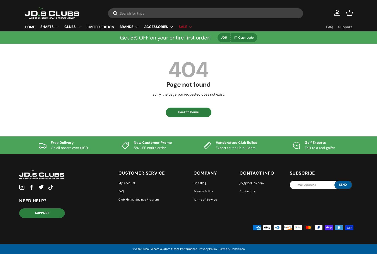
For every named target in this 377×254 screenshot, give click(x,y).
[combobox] (205, 13)
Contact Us (247, 191)
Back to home (188, 112)
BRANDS (127, 26)
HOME (30, 27)
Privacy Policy (203, 191)
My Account (126, 183)
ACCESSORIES (156, 26)
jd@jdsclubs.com (252, 183)
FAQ (329, 27)
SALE (183, 26)
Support (345, 27)
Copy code (246, 37)
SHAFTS (47, 26)
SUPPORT (42, 213)
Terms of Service (205, 199)
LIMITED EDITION (100, 27)
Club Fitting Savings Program (138, 199)
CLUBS (70, 26)
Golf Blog (200, 183)
